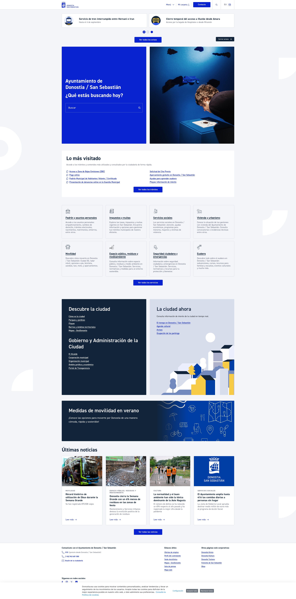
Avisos (159, 330)
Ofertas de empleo (171, 552)
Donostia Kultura (207, 556)
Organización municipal (79, 361)
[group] (148, 421)
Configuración (178, 591)
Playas (72, 323)
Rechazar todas (207, 591)
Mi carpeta (182, 4)
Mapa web (168, 570)
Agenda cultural (163, 326)
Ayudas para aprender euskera (163, 178)
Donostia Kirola (207, 552)
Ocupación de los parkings (168, 333)
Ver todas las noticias (148, 532)
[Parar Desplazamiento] (144, 32)
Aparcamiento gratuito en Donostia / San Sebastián (172, 175)
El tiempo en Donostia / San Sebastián (173, 322)
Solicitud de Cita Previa (160, 171)
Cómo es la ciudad (77, 316)
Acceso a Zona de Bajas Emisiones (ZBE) (87, 171)
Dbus (203, 566)
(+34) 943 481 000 (72, 556)
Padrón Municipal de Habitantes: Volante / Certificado (93, 178)
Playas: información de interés (163, 182)
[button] (170, 4)
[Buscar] (139, 108)
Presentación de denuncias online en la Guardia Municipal (94, 182)
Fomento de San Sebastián (211, 563)
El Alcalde (73, 354)
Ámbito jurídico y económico (81, 364)
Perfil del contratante (172, 556)
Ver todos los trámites (148, 189)
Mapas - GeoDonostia (78, 330)
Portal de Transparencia (79, 368)
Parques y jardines (77, 320)
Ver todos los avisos (148, 39)
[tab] (148, 32)
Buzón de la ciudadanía (74, 561)
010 (66, 552)
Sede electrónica (170, 559)
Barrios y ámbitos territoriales (82, 327)
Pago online (74, 175)
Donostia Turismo (208, 559)
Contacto (202, 4)
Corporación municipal (78, 357)
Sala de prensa (170, 566)
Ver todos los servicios (148, 282)
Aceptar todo (192, 591)
